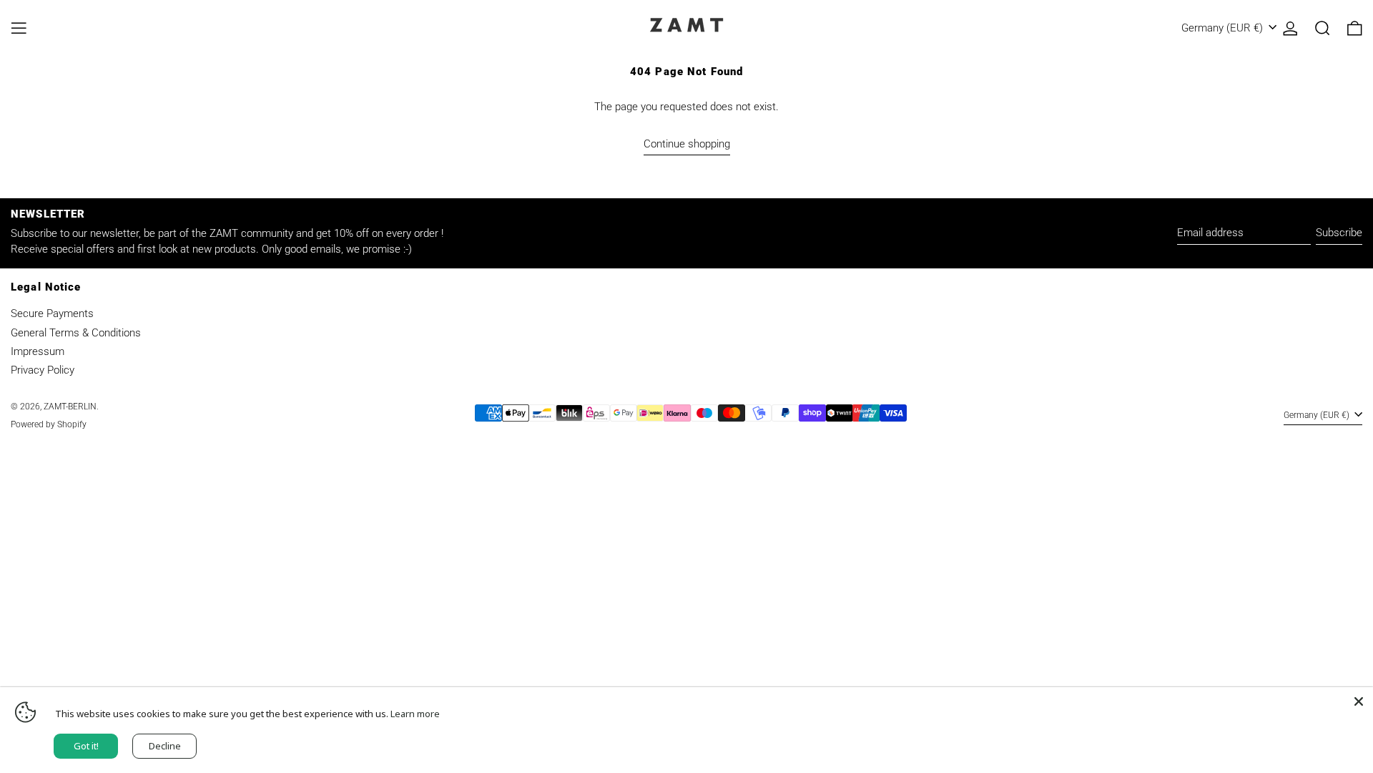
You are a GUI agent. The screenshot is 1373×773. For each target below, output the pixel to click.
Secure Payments (52, 313)
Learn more (415, 713)
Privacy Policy (42, 370)
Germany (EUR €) (1223, 27)
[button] (1322, 28)
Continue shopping (687, 143)
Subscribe (1339, 232)
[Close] (1359, 701)
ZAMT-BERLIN (70, 407)
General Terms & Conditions (76, 332)
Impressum (37, 351)
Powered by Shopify (49, 424)
